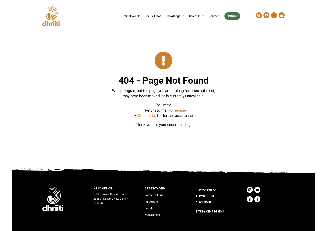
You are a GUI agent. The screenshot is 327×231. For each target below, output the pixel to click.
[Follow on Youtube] (266, 15)
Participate (151, 201)
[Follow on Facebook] (274, 15)
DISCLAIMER (204, 202)
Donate (232, 16)
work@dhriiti (152, 214)
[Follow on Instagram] (259, 15)
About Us (194, 16)
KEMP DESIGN (215, 211)
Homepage (176, 110)
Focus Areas (153, 16)
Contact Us (147, 115)
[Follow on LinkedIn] (282, 15)
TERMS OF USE (205, 196)
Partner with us (154, 195)
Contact (214, 16)
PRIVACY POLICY (206, 189)
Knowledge (173, 16)
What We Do (132, 16)
